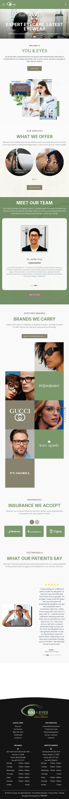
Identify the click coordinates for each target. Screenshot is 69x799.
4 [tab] (65, 415)
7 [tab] (65, 421)
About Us (18, 726)
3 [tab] (36, 179)
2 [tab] (34, 179)
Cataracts (51, 738)
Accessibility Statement (39, 793)
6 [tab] (65, 419)
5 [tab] (65, 417)
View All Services (34, 188)
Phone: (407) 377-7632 (51, 757)
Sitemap (61, 793)
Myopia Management (51, 732)
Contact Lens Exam (51, 729)
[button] (3, 4)
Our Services (18, 729)
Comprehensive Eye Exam (51, 726)
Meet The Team (34, 295)
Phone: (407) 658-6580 (18, 757)
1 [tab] (32, 179)
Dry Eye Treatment (51, 735)
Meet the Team (18, 732)
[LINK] (19, 149)
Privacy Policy (53, 793)
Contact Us (18, 738)
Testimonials (18, 735)
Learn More (35, 68)
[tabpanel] (19, 162)
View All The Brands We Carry (33, 336)
